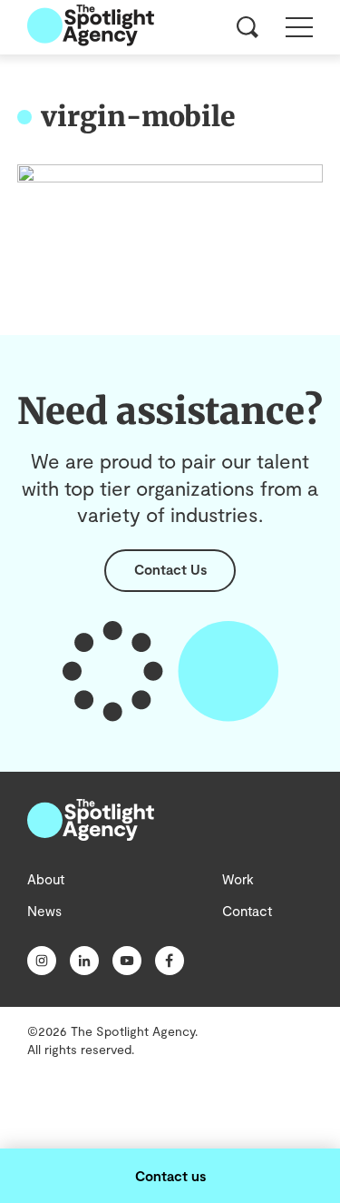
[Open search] (247, 27)
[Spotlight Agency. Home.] (90, 835)
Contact (247, 910)
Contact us (170, 1176)
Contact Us (170, 569)
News (44, 910)
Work (238, 879)
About (45, 879)
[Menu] (299, 27)
